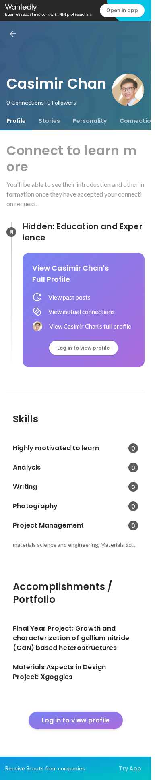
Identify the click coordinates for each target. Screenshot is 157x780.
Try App (130, 768)
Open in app (122, 10)
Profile (16, 121)
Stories (49, 121)
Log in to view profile (83, 347)
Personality (90, 121)
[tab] (16, 120)
